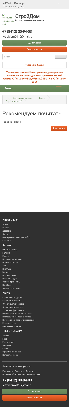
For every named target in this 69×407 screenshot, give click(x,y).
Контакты (6, 240)
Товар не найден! (14, 101)
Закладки (6, 345)
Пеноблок (6, 285)
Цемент (42, 98)
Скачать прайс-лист (24, 371)
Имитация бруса (9, 278)
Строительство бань (11, 301)
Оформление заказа (11, 352)
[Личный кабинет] (58, 3)
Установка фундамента (13, 310)
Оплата (5, 228)
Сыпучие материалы (22, 98)
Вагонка (6, 253)
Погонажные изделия (12, 259)
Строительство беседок (13, 304)
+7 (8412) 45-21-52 (42, 78)
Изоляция (6, 269)
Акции (5, 224)
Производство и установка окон (17, 313)
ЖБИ (4, 266)
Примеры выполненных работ (16, 237)
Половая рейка (9, 275)
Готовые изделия (10, 262)
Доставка (6, 231)
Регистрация (8, 342)
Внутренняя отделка (11, 326)
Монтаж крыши (9, 323)
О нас (5, 234)
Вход (4, 339)
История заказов (10, 355)
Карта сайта (7, 371)
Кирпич (5, 256)
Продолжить (59, 128)
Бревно (5, 272)
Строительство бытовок (13, 307)
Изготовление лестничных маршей (18, 320)
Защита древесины (11, 282)
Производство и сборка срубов (16, 317)
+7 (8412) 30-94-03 (21, 78)
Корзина (6, 348)
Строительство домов (12, 297)
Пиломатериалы (9, 250)
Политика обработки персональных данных (22, 374)
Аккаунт (6, 336)
